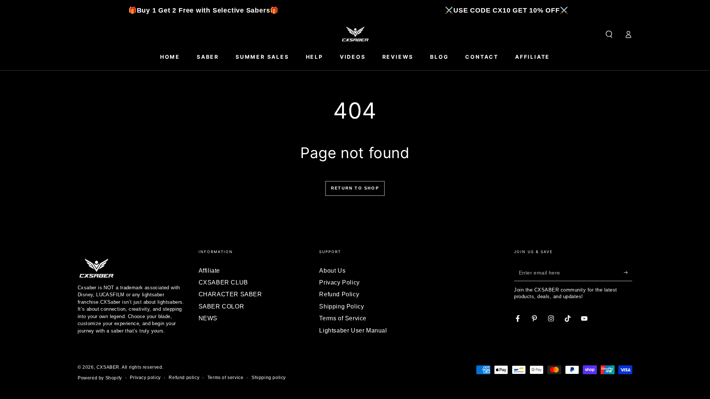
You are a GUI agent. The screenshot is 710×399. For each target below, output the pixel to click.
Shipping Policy (341, 306)
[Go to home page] (355, 34)
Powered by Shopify (100, 378)
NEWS (208, 318)
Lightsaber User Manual (353, 330)
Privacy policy (145, 377)
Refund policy (184, 377)
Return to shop (355, 188)
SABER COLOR (221, 306)
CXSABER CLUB (223, 282)
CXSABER (108, 367)
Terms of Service (342, 318)
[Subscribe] (628, 273)
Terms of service (225, 377)
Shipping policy (268, 377)
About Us (332, 270)
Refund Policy (339, 294)
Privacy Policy (339, 282)
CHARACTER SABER (230, 294)
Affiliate (209, 270)
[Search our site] (609, 34)
